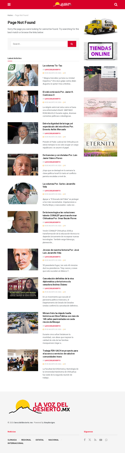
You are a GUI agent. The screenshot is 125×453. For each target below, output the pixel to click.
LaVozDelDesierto (53, 70)
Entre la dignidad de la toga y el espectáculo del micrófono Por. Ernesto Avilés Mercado (58, 126)
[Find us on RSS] (95, 440)
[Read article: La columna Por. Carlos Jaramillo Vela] (23, 193)
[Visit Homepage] (62, 5)
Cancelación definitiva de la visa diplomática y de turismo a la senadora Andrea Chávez (58, 281)
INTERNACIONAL (15, 443)
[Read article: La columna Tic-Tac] (23, 75)
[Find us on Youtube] (100, 440)
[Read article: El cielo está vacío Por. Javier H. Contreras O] (23, 101)
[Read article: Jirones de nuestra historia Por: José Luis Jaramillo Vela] (23, 259)
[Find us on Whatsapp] (106, 440)
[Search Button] (115, 4)
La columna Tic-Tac (52, 65)
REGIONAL (26, 440)
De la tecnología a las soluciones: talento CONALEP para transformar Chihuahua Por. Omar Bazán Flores (60, 215)
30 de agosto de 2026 (52, 73)
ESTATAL (40, 440)
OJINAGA (12, 440)
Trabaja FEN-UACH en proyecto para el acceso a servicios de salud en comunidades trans (60, 354)
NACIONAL (53, 440)
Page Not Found (21, 15)
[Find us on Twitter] (89, 440)
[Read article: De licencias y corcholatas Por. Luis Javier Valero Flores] (23, 165)
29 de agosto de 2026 (52, 292)
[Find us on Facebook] (84, 440)
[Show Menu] (9, 4)
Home (10, 15)
